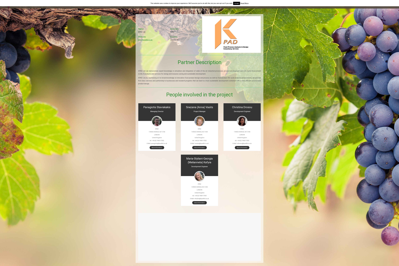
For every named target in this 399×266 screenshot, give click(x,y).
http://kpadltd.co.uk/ (145, 40)
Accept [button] (236, 3)
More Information (157, 147)
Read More (244, 3)
